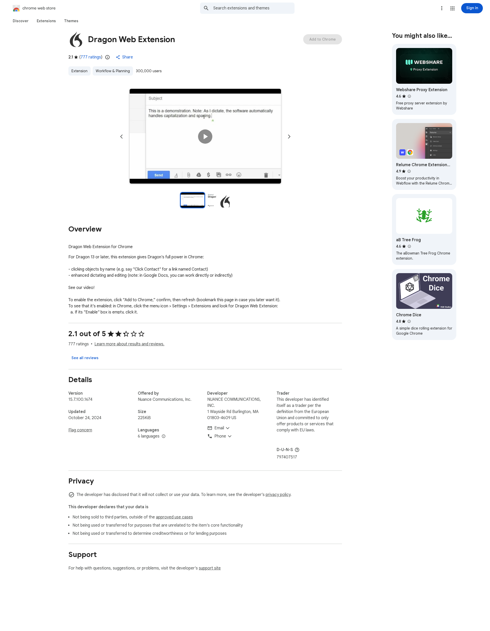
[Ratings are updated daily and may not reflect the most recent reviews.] (107, 57)
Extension (79, 71)
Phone (220, 436)
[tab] (21, 21)
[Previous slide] (121, 136)
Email (219, 428)
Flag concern (80, 430)
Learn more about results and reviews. (129, 344)
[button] (452, 8)
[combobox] (254, 8)
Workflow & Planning (113, 71)
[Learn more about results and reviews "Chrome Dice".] (409, 321)
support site (210, 568)
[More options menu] (442, 8)
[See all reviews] (85, 358)
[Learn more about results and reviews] (297, 450)
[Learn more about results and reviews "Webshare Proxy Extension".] (409, 96)
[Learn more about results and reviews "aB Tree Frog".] (409, 246)
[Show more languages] (164, 436)
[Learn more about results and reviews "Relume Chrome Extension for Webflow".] (409, 171)
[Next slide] (289, 136)
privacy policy (278, 494)
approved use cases (174, 517)
